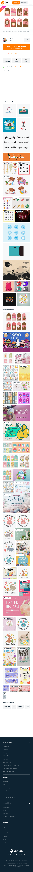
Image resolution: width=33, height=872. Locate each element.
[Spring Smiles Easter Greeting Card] (10, 723)
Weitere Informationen (10, 70)
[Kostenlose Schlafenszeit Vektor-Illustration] (9, 138)
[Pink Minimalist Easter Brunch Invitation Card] (16, 851)
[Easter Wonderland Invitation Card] (8, 832)
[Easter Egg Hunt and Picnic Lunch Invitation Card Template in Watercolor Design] (10, 464)
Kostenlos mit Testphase (16, 47)
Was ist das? (18, 67)
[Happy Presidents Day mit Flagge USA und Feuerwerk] (10, 283)
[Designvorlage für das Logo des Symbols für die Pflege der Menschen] (9, 110)
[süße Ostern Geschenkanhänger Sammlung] (11, 595)
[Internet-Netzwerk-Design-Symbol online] (9, 152)
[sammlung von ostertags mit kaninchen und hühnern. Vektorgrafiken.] (10, 520)
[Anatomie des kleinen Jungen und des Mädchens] (10, 196)
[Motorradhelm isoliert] (10, 365)
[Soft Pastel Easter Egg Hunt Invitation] (10, 661)
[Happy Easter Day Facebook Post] (10, 775)
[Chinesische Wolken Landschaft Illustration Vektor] (16, 337)
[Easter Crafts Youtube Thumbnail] (16, 548)
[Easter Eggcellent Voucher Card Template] (16, 567)
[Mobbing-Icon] (12, 257)
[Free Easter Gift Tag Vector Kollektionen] (16, 415)
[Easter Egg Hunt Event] (10, 788)
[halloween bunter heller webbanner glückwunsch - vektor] (16, 184)
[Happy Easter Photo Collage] (10, 748)
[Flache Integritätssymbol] (16, 300)
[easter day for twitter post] (11, 508)
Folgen (27, 40)
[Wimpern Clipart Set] (16, 170)
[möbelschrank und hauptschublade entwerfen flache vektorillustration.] (16, 318)
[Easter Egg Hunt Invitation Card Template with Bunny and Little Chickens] (8, 495)
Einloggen (24, 2)
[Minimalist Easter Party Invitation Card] (16, 678)
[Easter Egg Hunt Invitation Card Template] (16, 435)
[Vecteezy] (2, 2)
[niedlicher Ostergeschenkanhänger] (9, 533)
